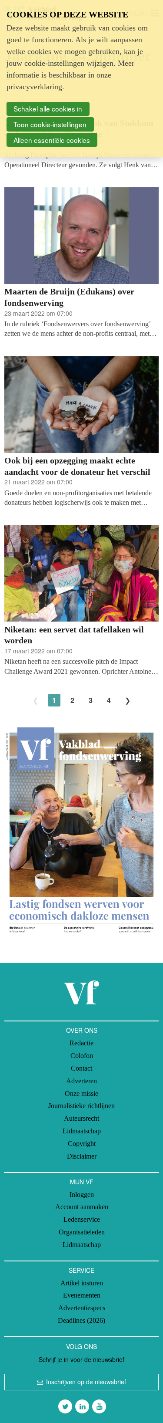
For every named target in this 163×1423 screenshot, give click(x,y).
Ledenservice (81, 1219)
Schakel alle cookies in (47, 108)
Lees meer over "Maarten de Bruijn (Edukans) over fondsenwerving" (81, 263)
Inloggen (82, 1194)
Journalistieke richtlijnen (81, 1105)
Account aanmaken (81, 1206)
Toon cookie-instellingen (49, 124)
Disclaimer (81, 1156)
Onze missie (81, 1093)
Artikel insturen (81, 1283)
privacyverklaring (34, 86)
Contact (81, 1068)
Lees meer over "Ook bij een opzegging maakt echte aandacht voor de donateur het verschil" (81, 432)
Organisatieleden (82, 1232)
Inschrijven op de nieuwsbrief (86, 1381)
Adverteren (81, 1081)
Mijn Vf (81, 1181)
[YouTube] (99, 1406)
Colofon (81, 1055)
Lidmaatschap (82, 1131)
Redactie (81, 1043)
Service (81, 1270)
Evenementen (81, 1295)
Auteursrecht (81, 1118)
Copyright (82, 1143)
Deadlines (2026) (81, 1320)
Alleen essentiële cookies (51, 140)
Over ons (81, 1030)
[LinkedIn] (82, 1406)
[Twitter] (65, 1406)
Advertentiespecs (81, 1307)
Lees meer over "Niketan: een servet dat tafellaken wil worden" (81, 600)
